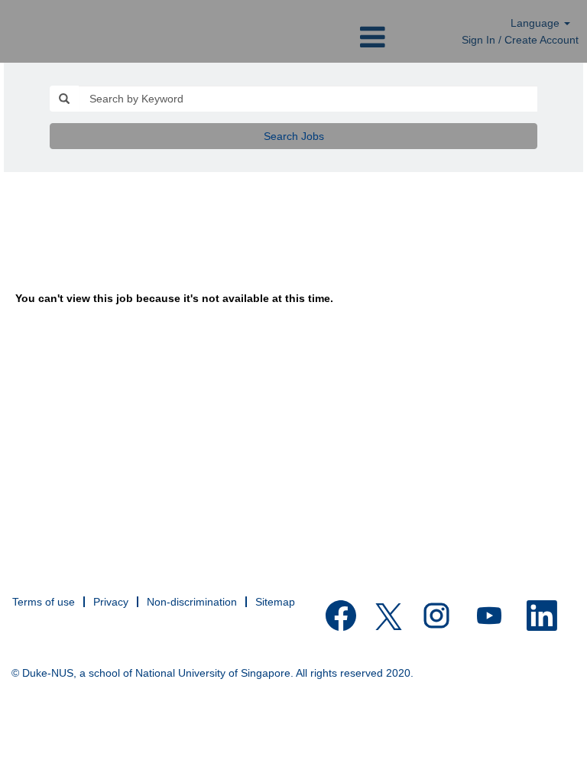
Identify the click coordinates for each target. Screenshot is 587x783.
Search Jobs (294, 136)
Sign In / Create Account (520, 40)
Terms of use (43, 602)
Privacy (110, 602)
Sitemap (275, 602)
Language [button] (537, 23)
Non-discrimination (192, 602)
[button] (293, 37)
